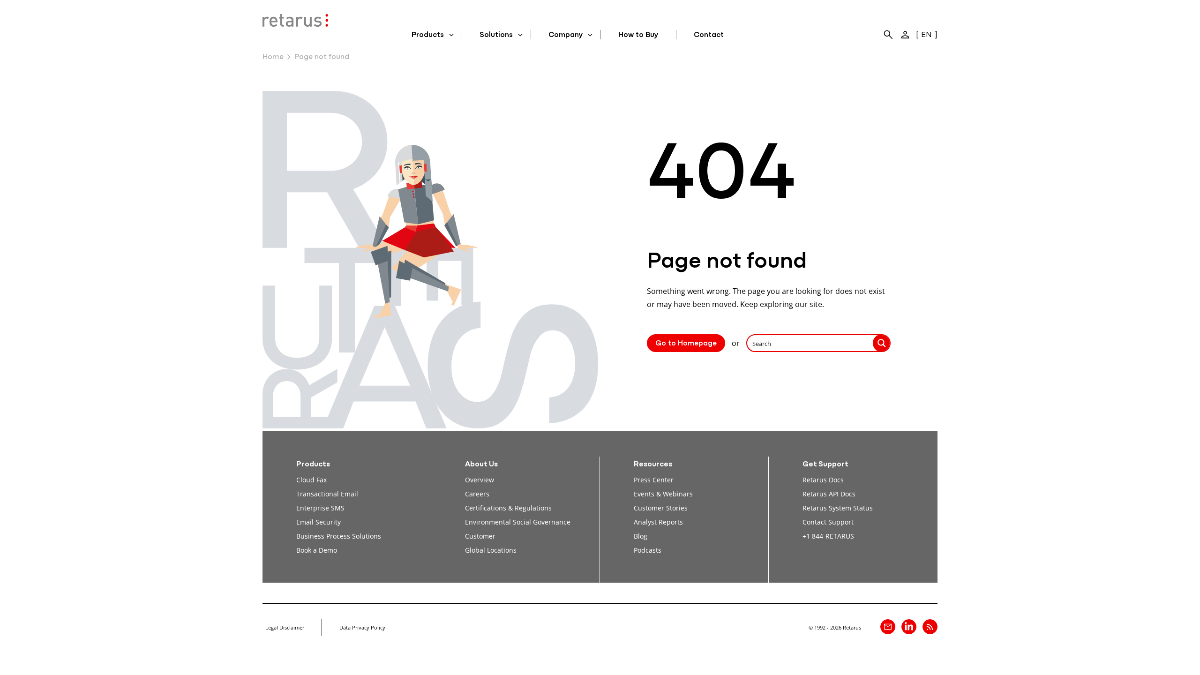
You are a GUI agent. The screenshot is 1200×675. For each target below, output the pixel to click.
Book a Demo (316, 550)
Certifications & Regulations (508, 507)
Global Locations (491, 550)
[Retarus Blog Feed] (930, 626)
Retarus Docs (823, 479)
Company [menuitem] (565, 35)
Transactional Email (327, 493)
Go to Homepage (686, 343)
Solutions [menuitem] (496, 35)
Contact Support (828, 522)
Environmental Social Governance (517, 522)
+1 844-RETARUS (828, 536)
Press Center (654, 479)
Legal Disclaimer (284, 627)
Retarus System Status (837, 507)
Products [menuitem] (428, 35)
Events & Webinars (663, 493)
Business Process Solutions (338, 536)
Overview (479, 479)
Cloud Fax (311, 479)
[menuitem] (888, 35)
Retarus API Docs (828, 493)
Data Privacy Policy (362, 627)
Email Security (318, 522)
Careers (477, 493)
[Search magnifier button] (882, 343)
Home (273, 57)
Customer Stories (661, 507)
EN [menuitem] (926, 35)
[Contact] (887, 626)
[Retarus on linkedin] (908, 626)
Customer (480, 536)
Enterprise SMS (320, 507)
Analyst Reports (658, 522)
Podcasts (647, 550)
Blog (640, 536)
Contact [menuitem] (709, 35)
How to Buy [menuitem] (638, 35)
